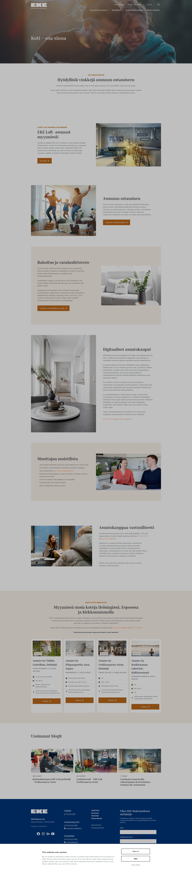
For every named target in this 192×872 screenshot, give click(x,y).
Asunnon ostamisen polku (115, 222)
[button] (158, 4)
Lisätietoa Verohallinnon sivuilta (52, 308)
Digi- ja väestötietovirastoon (64, 471)
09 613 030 (70, 814)
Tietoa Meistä (153, 10)
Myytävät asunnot (98, 10)
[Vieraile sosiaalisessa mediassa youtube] (52, 833)
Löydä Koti (95, 810)
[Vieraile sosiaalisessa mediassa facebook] (38, 833)
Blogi (129, 5)
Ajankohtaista (119, 5)
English (149, 5)
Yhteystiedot (139, 5)
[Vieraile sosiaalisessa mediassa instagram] (43, 833)
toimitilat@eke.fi (72, 842)
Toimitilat (116, 10)
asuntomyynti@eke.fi (124, 419)
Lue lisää (43, 161)
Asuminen (95, 813)
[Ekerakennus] (39, 6)
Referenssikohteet (134, 10)
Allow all (136, 851)
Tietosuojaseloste (97, 828)
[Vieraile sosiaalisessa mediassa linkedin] (48, 833)
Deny (135, 859)
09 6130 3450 (108, 419)
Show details (135, 865)
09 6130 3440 (71, 839)
